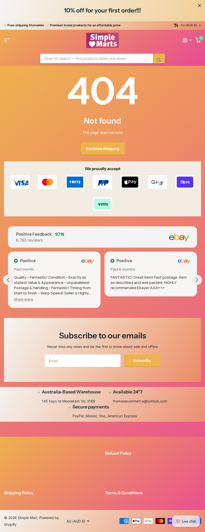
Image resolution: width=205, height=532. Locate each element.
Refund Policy (118, 453)
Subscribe (142, 360)
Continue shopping (102, 148)
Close (199, 5)
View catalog (7, 40)
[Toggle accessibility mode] (176, 25)
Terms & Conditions (123, 492)
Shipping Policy (19, 492)
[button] (23, 299)
